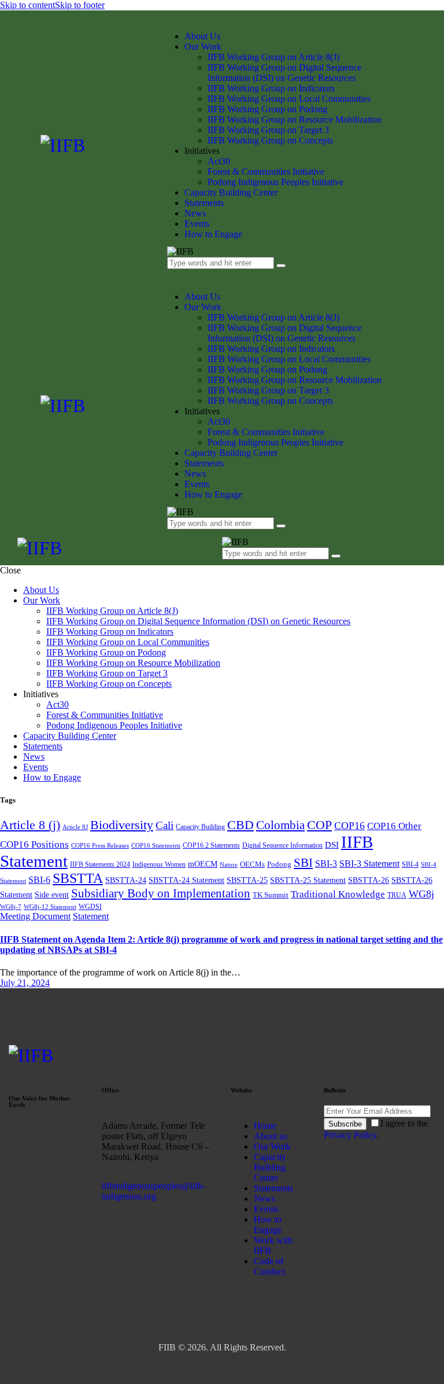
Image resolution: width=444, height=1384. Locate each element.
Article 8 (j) (30, 825)
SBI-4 (410, 864)
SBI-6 (39, 880)
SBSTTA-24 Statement (186, 880)
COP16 (349, 825)
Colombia (280, 825)
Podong (279, 864)
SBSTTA (78, 878)
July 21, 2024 (25, 983)
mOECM (202, 863)
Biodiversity (121, 825)
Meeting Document (35, 916)
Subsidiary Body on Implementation (160, 893)
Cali (164, 825)
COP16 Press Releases (100, 845)
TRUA (396, 895)
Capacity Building (200, 827)
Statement (91, 916)
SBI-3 (326, 863)
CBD (240, 825)
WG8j (421, 894)
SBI (303, 862)
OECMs (252, 864)
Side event (52, 894)
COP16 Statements (155, 845)
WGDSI (90, 907)
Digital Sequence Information (282, 845)
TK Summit (270, 894)
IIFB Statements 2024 (100, 864)
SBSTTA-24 (125, 880)
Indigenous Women (159, 864)
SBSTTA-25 (247, 880)
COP (319, 825)
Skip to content (27, 5)
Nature (229, 865)
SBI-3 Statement (369, 863)
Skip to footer (80, 5)
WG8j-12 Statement (50, 907)
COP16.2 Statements (211, 845)
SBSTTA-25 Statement (308, 880)
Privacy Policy (350, 1135)
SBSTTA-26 (368, 880)
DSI (332, 844)
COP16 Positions (34, 844)
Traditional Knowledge (338, 894)
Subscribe (345, 1124)
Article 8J (75, 827)
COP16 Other (394, 825)
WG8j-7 (10, 907)
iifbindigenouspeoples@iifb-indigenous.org (153, 1191)
